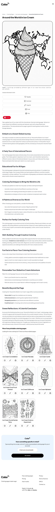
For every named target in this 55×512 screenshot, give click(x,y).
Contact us (42, 484)
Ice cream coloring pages (21, 14)
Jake (29, 490)
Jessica (35, 490)
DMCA (41, 481)
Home (3, 14)
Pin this (8, 117)
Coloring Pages (10, 14)
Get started (27, 455)
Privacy (41, 476)
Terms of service (43, 478)
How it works (25, 481)
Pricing (24, 478)
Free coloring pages (27, 476)
